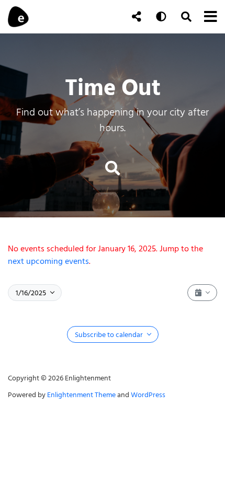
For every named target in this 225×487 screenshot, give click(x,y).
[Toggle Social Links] (136, 16)
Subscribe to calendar (109, 334)
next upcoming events (48, 261)
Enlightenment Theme (81, 394)
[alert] (112, 255)
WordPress (148, 394)
